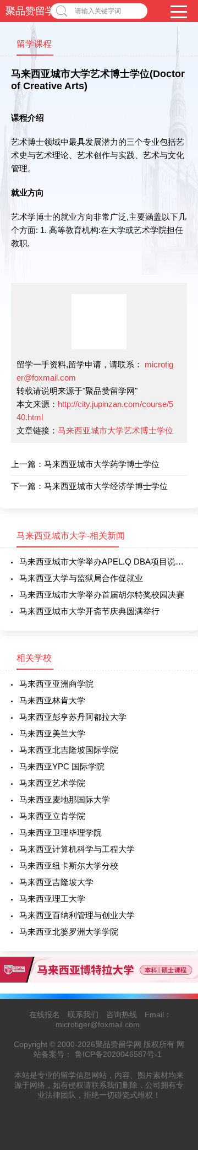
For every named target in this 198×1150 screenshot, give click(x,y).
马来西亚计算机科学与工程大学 (77, 849)
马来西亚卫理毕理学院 (60, 832)
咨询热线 (121, 1014)
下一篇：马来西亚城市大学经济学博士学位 (89, 486)
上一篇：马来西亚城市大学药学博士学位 (85, 464)
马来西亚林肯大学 (52, 700)
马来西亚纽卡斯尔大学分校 (68, 865)
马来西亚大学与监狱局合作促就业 (81, 578)
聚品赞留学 (30, 11)
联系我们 (83, 1014)
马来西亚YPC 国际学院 (62, 766)
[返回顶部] (175, 1023)
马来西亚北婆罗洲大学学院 (68, 931)
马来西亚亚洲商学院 (56, 683)
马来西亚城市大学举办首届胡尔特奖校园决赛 (101, 594)
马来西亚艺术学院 (52, 783)
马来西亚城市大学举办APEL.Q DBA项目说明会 (103, 561)
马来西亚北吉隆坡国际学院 (68, 750)
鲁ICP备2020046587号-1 (118, 1054)
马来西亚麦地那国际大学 (64, 799)
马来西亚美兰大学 (52, 733)
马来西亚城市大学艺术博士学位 (115, 430)
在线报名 (44, 1014)
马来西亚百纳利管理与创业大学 (77, 915)
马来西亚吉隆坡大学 (56, 882)
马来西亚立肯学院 (52, 816)
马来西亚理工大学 (52, 898)
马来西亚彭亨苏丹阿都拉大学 (73, 717)
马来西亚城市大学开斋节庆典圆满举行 (89, 611)
